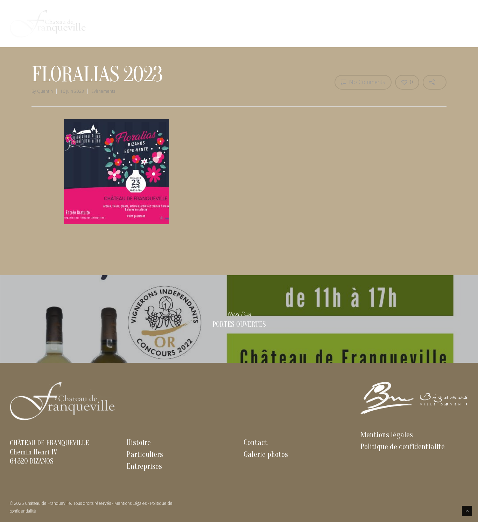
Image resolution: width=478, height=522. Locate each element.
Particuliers (391, 23)
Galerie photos (266, 454)
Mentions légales (386, 434)
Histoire (321, 23)
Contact (454, 23)
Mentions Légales (130, 503)
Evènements (103, 91)
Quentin (45, 91)
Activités (425, 23)
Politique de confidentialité (402, 446)
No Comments (366, 82)
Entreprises (354, 23)
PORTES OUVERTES (239, 319)
